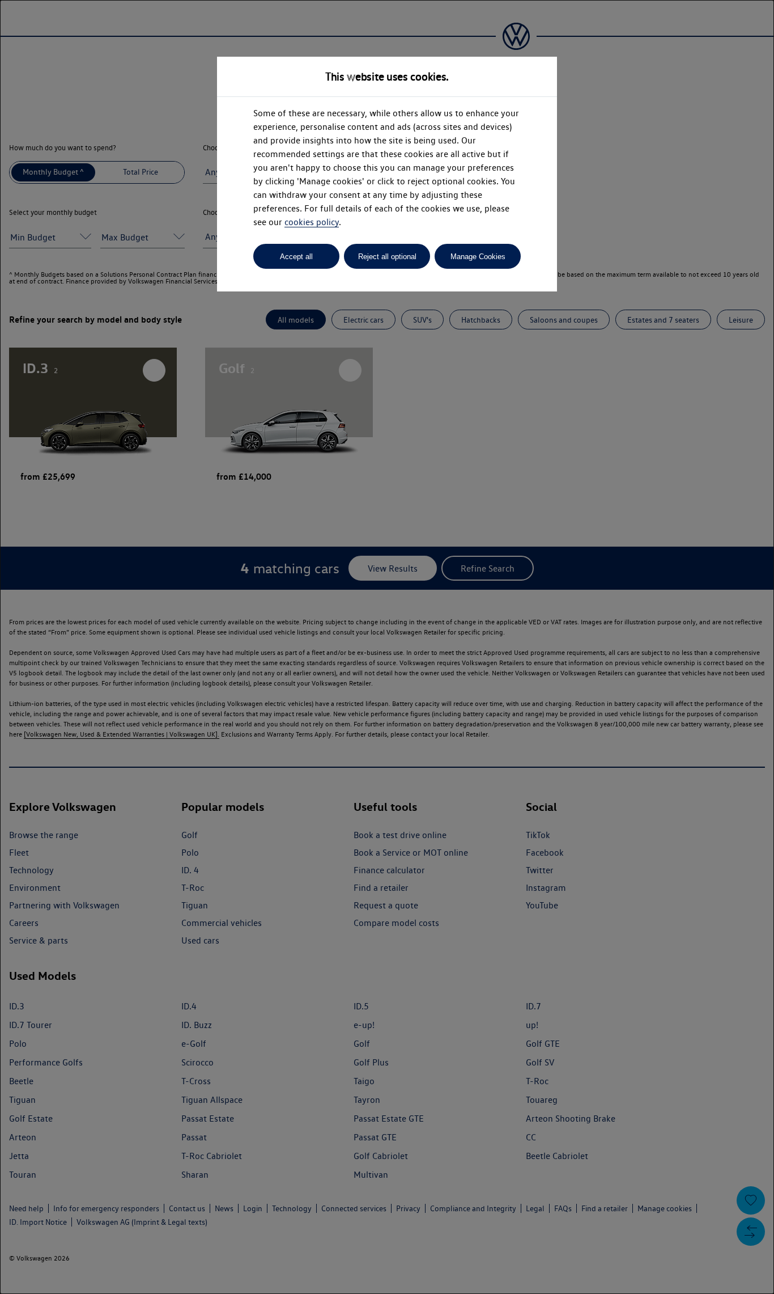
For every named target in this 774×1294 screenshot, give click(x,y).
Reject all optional (387, 256)
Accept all (296, 256)
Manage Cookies (477, 256)
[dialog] (387, 647)
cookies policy (311, 222)
